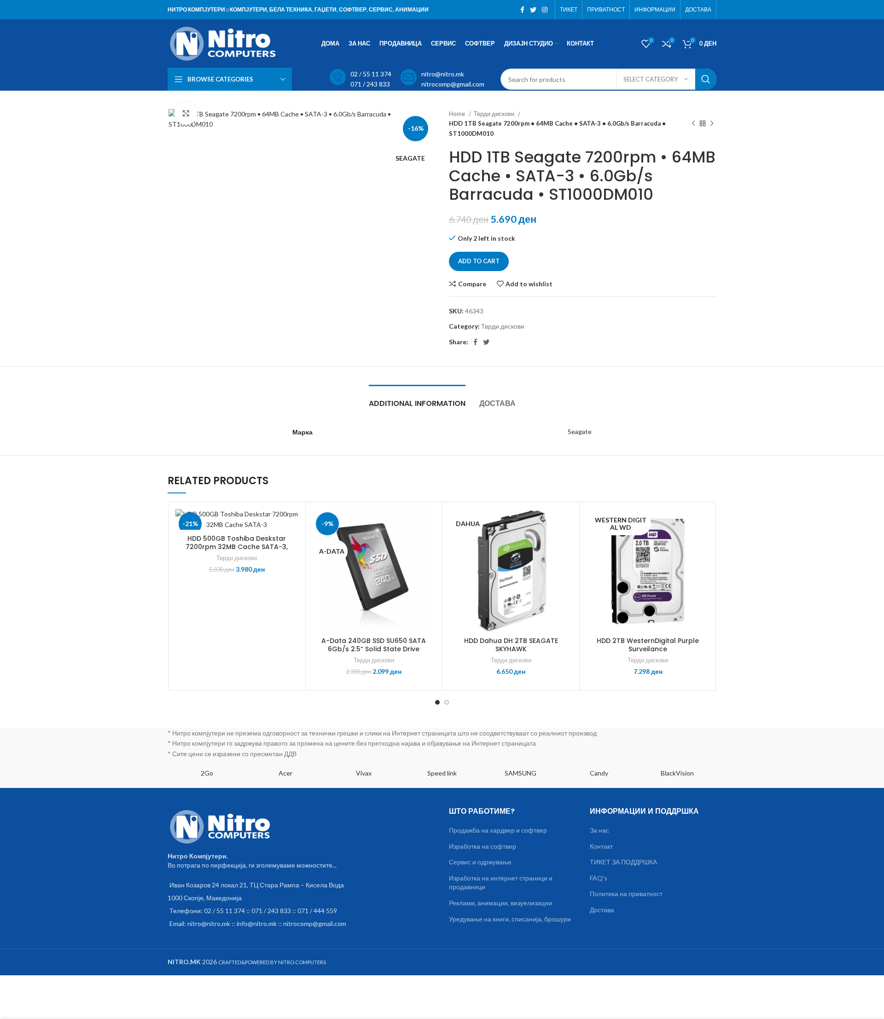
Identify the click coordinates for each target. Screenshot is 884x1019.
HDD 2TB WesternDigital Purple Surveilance (648, 645)
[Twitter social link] (533, 10)
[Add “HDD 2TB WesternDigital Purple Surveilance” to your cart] (702, 544)
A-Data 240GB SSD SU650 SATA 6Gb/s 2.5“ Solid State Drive (373, 645)
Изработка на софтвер (482, 846)
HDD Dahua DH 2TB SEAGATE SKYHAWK (511, 645)
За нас (599, 830)
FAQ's (598, 878)
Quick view (291, 565)
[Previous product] (693, 123)
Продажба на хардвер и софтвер (498, 830)
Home (457, 113)
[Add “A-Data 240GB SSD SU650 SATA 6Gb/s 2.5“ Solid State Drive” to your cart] (428, 544)
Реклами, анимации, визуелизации (500, 903)
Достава (602, 910)
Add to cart (479, 261)
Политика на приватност (626, 893)
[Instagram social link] (544, 10)
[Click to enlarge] (186, 113)
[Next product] (711, 123)
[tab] (417, 399)
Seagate (580, 431)
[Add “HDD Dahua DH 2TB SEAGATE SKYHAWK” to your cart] (565, 544)
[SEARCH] (705, 79)
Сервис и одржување (480, 862)
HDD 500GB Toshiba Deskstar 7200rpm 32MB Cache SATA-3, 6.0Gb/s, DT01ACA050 (237, 547)
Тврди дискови (495, 113)
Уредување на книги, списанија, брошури (510, 919)
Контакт (601, 846)
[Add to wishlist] (291, 524)
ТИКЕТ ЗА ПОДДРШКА (623, 862)
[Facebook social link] (522, 10)
